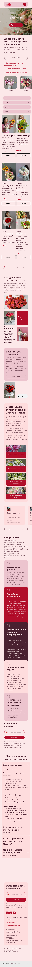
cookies (13, 963)
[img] (10, 82)
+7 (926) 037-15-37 (10, 922)
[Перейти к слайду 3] (17, 32)
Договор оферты (10, 942)
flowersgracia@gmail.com (13, 925)
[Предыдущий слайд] (0, 21)
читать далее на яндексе (13, 522)
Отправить (14, 737)
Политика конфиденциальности (14, 940)
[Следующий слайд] (31, 21)
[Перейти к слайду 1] (14, 32)
